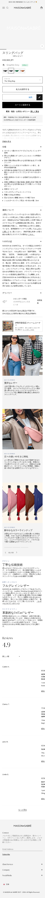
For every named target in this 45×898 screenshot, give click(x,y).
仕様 (4, 146)
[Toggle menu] (3, 8)
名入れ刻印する (22, 89)
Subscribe (6, 854)
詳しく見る (35, 111)
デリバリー (7, 293)
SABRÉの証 (7, 241)
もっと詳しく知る (28, 330)
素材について (8, 210)
